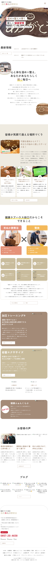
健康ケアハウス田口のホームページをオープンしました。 (32, 56)
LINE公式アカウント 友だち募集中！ (29, 49)
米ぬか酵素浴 (15, 303)
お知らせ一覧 (5, 53)
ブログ (20, 496)
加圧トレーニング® (7, 343)
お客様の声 (21, 466)
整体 (27, 303)
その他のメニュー (17, 553)
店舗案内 (4, 543)
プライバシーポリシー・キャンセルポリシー (32, 555)
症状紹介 (28, 200)
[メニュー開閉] (45, 3)
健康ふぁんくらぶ (17, 550)
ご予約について (16, 555)
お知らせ (37, 553)
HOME (4, 550)
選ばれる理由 (15, 200)
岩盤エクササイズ (7, 375)
